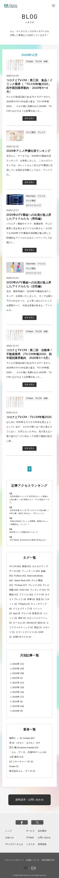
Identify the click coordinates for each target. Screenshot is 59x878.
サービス (30, 831)
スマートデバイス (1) (26, 632)
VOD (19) (24, 590)
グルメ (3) (26, 613)
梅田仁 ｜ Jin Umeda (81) (21, 738)
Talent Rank (30, 196)
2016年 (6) (17, 701)
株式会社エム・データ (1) (22, 771)
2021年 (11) (18, 683)
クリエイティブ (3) (22, 609)
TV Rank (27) (20, 585)
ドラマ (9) (39, 594)
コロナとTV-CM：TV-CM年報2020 (29, 417)
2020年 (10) (18, 687)
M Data (11, 6)
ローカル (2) (19, 623)
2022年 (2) (17, 678)
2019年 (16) (18, 692)
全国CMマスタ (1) (22, 637)
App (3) (16, 613)
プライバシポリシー (14, 860)
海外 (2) (22, 618)
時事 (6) (31, 599)
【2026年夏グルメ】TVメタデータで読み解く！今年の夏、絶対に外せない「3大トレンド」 (29, 511)
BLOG (29, 16)
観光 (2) (41, 623)
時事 (46, 62)
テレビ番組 (30, 132)
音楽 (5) (40, 599)
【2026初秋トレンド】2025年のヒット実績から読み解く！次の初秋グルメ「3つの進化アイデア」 (29, 499)
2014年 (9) (17, 711)
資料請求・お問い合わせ (29, 800)
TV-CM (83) (15, 566)
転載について (32, 860)
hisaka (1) (13, 766)
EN (33, 867)
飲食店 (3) (37, 613)
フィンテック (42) (31, 571)
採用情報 (42, 844)
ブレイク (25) (34, 585)
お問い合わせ (44, 838)
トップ (8, 831)
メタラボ (30, 844)
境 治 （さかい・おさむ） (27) (24, 743)
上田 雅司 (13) (16, 757)
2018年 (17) (18, 697)
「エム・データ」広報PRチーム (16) (27, 752)
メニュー (53, 5)
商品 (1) (38, 627)
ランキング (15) (38, 590)
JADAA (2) (31, 623)
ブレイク (41, 132)
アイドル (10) (26, 594)
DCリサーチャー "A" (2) (21, 762)
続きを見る (29, 118)
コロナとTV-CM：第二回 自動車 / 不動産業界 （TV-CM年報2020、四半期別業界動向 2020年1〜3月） (29, 354)
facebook (22, 822)
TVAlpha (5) (24, 604)
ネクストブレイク (33, 205)
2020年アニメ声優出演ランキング (28, 151)
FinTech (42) (20, 576)
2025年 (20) (18, 669)
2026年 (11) (18, 664)
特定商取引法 (48, 860)
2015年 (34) (18, 706)
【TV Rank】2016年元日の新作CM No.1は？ (28, 540)
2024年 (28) (18, 673)
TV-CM (38, 62)
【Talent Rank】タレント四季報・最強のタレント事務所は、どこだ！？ (28, 522)
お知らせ (9, 838)
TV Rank (29, 62)
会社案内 (42, 831)
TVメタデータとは (14, 844)
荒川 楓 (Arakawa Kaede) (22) (23, 747)
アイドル (41, 196)
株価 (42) (26, 566)
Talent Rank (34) (22, 580)
